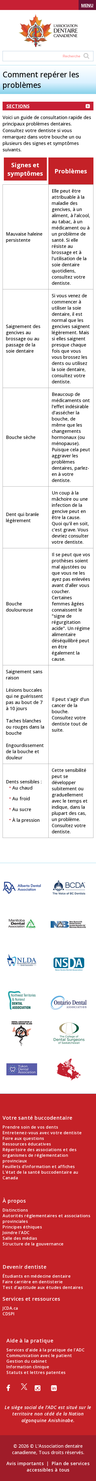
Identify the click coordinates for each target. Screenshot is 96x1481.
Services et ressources (31, 1298)
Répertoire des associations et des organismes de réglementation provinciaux (40, 1155)
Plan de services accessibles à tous (58, 1466)
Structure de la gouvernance (33, 1244)
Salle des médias (20, 1238)
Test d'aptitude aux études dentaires (43, 1287)
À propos (14, 1200)
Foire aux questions (23, 1138)
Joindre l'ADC (16, 1232)
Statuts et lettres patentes (36, 1372)
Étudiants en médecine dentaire (37, 1276)
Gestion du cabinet (26, 1361)
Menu (87, 5)
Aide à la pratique (29, 1340)
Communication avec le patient (39, 1355)
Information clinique (27, 1367)
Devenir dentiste (24, 1266)
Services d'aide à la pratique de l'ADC (45, 1350)
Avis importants (25, 1463)
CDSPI (9, 1314)
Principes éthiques (22, 1227)
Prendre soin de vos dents (30, 1127)
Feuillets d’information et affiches (39, 1166)
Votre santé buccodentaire (37, 1117)
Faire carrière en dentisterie (33, 1282)
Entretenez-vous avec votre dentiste (42, 1133)
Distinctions (15, 1210)
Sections (17, 106)
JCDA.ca (10, 1308)
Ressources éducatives (27, 1144)
